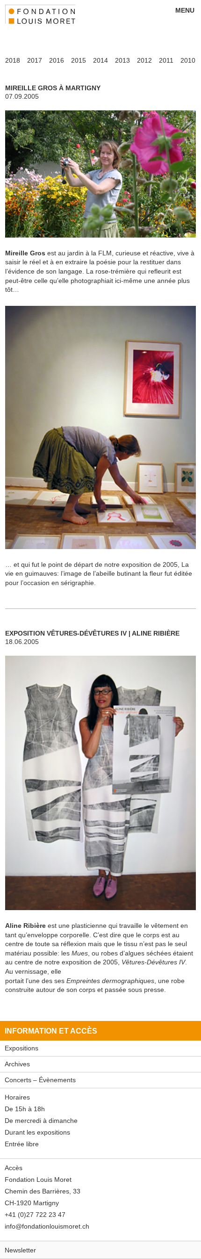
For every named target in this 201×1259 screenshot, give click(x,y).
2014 (100, 60)
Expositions (21, 1048)
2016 (56, 60)
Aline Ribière (25, 925)
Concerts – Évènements (40, 1080)
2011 (166, 60)
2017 (34, 60)
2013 (122, 60)
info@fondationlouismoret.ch (47, 1226)
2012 (144, 60)
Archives (17, 1064)
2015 (78, 60)
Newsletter (20, 1250)
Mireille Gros (25, 253)
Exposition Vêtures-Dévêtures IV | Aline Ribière (92, 633)
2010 (187, 60)
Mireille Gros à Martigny (52, 88)
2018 (12, 60)
